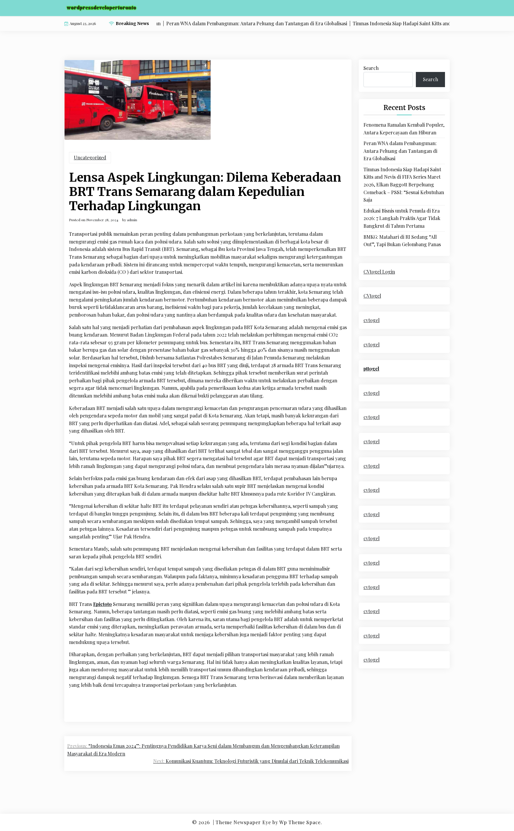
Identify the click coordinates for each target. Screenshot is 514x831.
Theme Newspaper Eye (243, 822)
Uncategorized (90, 157)
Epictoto (102, 604)
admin (132, 220)
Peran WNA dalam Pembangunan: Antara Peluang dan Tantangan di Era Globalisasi (400, 150)
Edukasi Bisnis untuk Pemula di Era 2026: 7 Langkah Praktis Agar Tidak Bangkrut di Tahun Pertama (401, 218)
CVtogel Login (379, 271)
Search (371, 68)
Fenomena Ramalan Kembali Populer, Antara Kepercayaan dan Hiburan (403, 129)
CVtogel (372, 296)
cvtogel (371, 320)
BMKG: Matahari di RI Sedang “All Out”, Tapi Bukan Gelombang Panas (402, 241)
